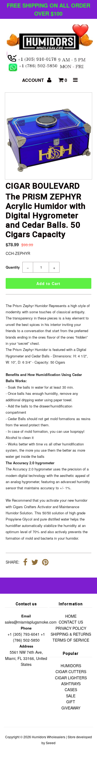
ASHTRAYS (71, 683)
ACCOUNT (33, 80)
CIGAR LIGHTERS (71, 677)
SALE (70, 695)
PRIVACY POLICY (71, 628)
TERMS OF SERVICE (71, 640)
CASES (71, 689)
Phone (26, 628)
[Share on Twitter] (34, 563)
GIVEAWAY (70, 708)
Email (26, 615)
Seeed (51, 742)
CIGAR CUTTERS (71, 671)
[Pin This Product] (45, 563)
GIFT (70, 701)
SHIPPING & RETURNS (71, 634)
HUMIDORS (71, 665)
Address (26, 646)
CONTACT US (71, 622)
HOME (71, 616)
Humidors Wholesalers (48, 736)
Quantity (13, 267)
